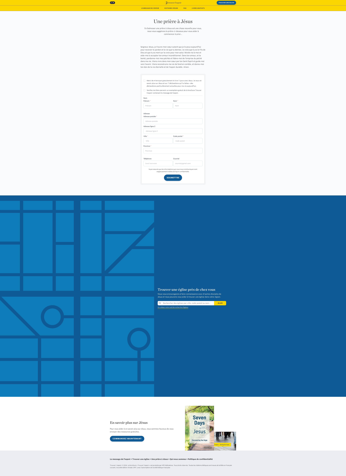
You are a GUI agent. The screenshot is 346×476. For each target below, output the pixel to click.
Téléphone (147, 159)
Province (147, 146)
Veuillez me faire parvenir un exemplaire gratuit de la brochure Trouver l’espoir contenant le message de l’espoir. (174, 91)
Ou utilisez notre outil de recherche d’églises (173, 307)
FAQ (184, 8)
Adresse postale (150, 116)
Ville (145, 136)
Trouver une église (226, 2)
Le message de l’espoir (150, 8)
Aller (220, 303)
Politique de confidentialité (200, 459)
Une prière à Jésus (159, 459)
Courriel (176, 159)
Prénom (147, 101)
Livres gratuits (198, 8)
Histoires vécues (171, 8)
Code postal (178, 136)
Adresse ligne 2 (149, 126)
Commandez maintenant (127, 439)
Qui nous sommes (178, 459)
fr (111, 2)
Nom (175, 101)
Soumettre (173, 178)
